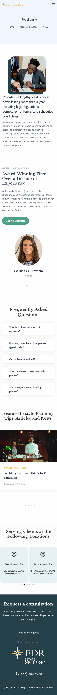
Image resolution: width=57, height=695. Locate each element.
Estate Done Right (16, 687)
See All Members (16, 220)
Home (11, 26)
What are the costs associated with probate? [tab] (27, 373)
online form (34, 641)
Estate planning (15, 468)
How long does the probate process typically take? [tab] (27, 345)
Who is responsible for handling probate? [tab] (25, 389)
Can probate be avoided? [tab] (22, 359)
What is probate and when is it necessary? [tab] (25, 329)
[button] (24, 285)
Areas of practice (28, 26)
